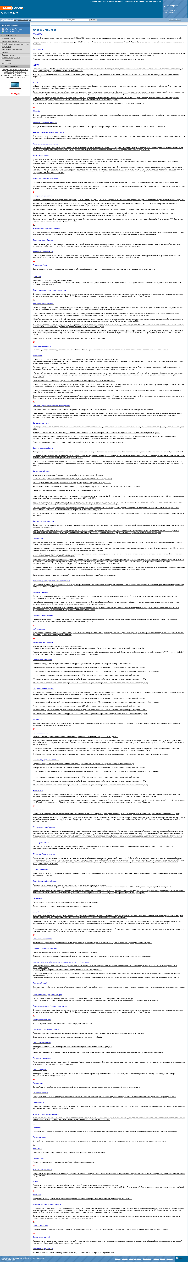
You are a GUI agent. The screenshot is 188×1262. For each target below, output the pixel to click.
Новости (125, 1259)
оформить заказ (171, 12)
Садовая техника (8, 55)
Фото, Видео (7, 63)
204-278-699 (9, 31)
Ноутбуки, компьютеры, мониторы (15, 44)
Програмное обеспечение (12, 49)
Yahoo (13, 1259)
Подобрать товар (7, 20)
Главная (117, 1259)
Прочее (5, 52)
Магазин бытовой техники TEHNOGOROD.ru (29, 1258)
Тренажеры (6, 60)
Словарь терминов (135, 1259)
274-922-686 (9, 29)
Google (8, 1259)
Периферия (6, 47)
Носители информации (11, 41)
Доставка (156, 1259)
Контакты (170, 1259)
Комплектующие (8, 38)
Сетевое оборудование (11, 58)
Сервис (162, 1259)
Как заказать (147, 1259)
